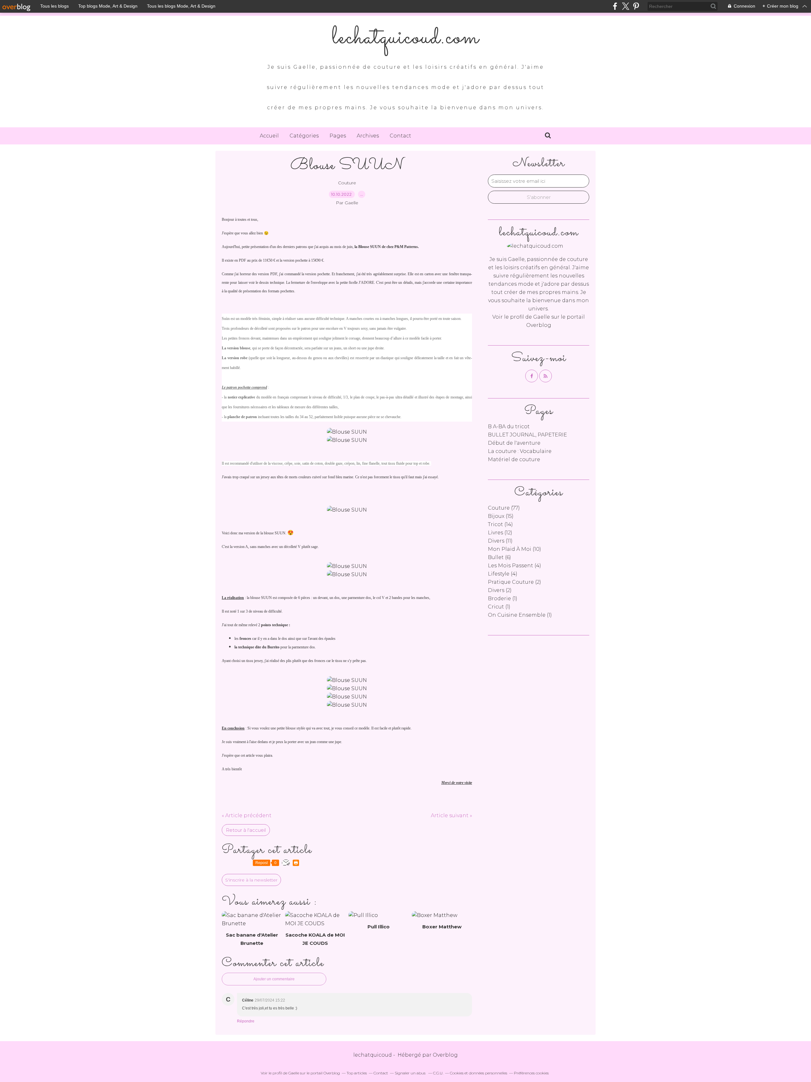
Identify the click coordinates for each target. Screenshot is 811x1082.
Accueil (269, 136)
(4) (514, 566)
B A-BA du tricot (509, 426)
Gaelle (542, 317)
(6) (499, 557)
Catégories (304, 136)
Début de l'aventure (514, 443)
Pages (337, 136)
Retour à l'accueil (246, 830)
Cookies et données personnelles (478, 1073)
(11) (500, 541)
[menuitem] (269, 135)
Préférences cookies (531, 1073)
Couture (347, 183)
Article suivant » (451, 815)
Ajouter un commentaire (274, 979)
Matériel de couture (514, 459)
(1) (502, 598)
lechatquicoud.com (405, 38)
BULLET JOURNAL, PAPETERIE (527, 435)
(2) (514, 582)
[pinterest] (636, 6)
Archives (368, 136)
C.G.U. (438, 1073)
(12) (500, 533)
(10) (514, 549)
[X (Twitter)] (625, 6)
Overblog (445, 1055)
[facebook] (615, 6)
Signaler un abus (410, 1073)
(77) (504, 508)
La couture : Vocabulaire (520, 451)
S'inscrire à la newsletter (251, 880)
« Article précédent (246, 815)
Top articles (357, 1073)
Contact (400, 136)
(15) (501, 516)
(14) (500, 524)
